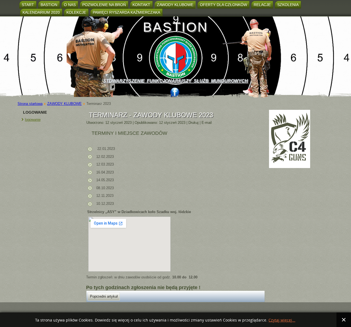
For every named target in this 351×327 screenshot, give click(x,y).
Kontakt (141, 4)
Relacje (262, 4)
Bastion (49, 4)
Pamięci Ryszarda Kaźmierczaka (126, 12)
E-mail (207, 123)
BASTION (175, 27)
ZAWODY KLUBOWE (175, 4)
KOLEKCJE (76, 12)
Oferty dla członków (223, 4)
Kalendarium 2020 (41, 12)
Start (28, 4)
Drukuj (194, 123)
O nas (70, 4)
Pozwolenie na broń (104, 4)
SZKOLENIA (288, 4)
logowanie (33, 120)
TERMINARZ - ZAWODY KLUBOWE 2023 (151, 115)
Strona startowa (30, 104)
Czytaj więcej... (281, 320)
